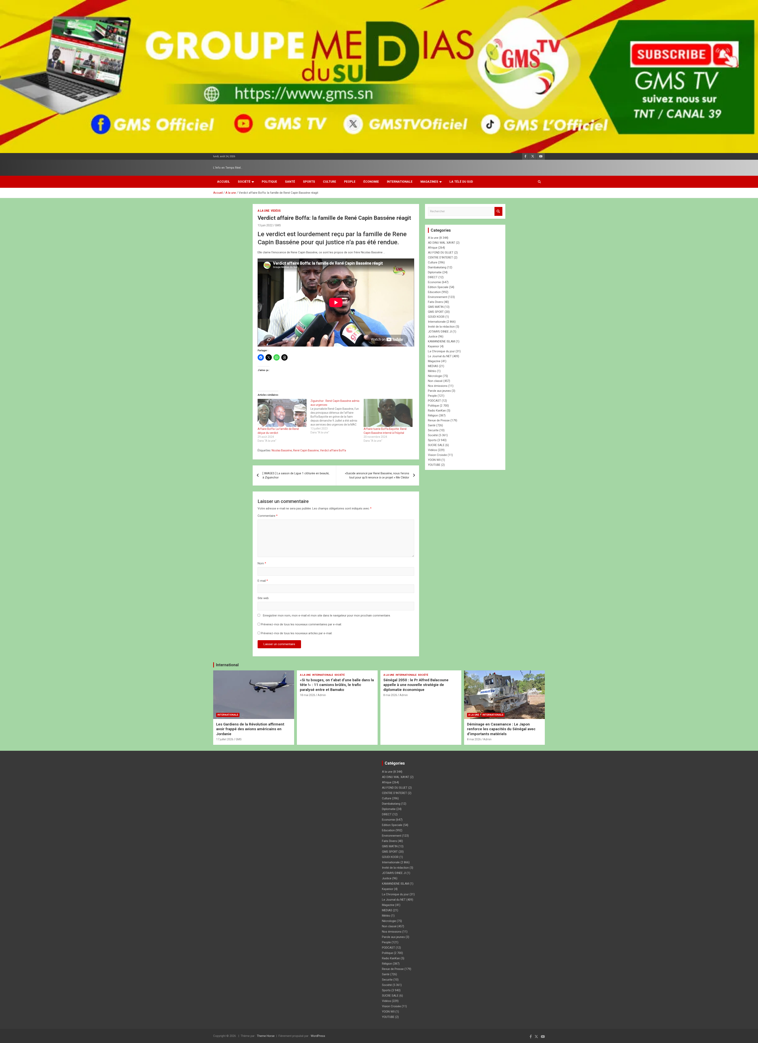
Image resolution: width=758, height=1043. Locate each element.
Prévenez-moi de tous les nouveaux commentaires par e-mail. (301, 624)
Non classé (435, 381)
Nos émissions (437, 386)
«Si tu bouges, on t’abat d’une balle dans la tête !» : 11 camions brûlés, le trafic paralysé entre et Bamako (337, 685)
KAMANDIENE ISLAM (441, 341)
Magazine (434, 361)
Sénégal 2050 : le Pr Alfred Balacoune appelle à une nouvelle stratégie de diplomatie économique (415, 685)
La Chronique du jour (441, 351)
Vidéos (276, 210)
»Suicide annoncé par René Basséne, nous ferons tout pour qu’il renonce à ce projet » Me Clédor (376, 475)
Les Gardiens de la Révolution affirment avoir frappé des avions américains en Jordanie (250, 729)
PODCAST (434, 400)
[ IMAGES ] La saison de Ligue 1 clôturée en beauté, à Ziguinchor (296, 475)
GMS (278, 225)
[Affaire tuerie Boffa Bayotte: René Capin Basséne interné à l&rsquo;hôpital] (388, 413)
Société (244, 181)
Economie (434, 282)
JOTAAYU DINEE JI (440, 331)
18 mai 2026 (307, 695)
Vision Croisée (437, 455)
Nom (262, 563)
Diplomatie (435, 272)
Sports (309, 181)
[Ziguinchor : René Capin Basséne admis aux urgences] (337, 416)
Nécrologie (435, 376)
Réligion (433, 415)
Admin (322, 695)
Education (434, 292)
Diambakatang (437, 267)
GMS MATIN (436, 307)
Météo (432, 371)
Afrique (432, 247)
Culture (329, 181)
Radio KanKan (437, 410)
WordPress (318, 1036)
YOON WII (434, 460)
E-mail (263, 581)
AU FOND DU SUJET (440, 252)
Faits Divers (435, 302)
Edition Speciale (438, 287)
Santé (290, 181)
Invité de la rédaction (441, 326)
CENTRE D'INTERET (440, 257)
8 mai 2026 (390, 695)
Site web (263, 598)
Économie (371, 181)
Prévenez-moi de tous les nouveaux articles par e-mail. (296, 633)
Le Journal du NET (440, 356)
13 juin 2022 (265, 225)
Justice (432, 336)
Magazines (429, 181)
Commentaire (268, 516)
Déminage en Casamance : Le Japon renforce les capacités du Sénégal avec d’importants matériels (501, 729)
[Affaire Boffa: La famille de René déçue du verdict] (282, 413)
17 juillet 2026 (224, 739)
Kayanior (433, 346)
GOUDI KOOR (436, 317)
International (227, 664)
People (350, 181)
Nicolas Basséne (282, 450)
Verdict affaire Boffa (333, 450)
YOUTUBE (434, 465)
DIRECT (433, 277)
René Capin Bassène (306, 450)
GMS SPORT (436, 312)
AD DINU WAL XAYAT (441, 242)
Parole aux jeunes (439, 391)
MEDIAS (433, 366)
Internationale (400, 181)
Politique (269, 181)
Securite (433, 430)
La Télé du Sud (461, 181)
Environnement (437, 297)
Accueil (223, 181)
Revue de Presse (439, 420)
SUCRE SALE (436, 445)
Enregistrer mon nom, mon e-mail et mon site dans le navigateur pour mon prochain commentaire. (327, 615)
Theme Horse (266, 1036)
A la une (263, 210)
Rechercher (498, 211)
